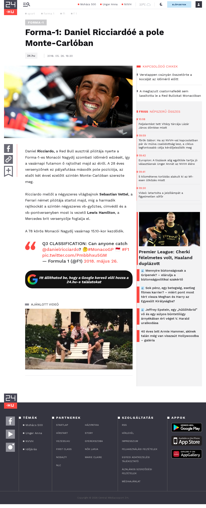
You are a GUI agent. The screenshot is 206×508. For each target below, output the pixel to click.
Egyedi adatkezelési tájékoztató (136, 459)
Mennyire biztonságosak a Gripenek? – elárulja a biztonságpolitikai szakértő (163, 275)
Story (89, 433)
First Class (64, 449)
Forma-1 (36, 22)
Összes (174, 111)
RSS (124, 425)
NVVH (128, 4)
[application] (79, 339)
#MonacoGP (101, 249)
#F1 (125, 249)
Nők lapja (91, 449)
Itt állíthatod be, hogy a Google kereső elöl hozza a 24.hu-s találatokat (83, 279)
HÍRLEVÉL (128, 433)
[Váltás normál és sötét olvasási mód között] (161, 4)
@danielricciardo (60, 249)
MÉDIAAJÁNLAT (131, 481)
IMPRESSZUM (130, 441)
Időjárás (31, 449)
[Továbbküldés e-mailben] (8, 159)
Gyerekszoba (94, 441)
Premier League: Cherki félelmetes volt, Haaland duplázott (166, 257)
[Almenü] (26, 4)
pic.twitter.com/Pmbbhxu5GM (74, 255)
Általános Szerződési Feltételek (137, 471)
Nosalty (61, 457)
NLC (58, 465)
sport (31, 13)
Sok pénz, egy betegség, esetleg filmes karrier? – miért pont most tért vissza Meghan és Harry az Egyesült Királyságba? (168, 294)
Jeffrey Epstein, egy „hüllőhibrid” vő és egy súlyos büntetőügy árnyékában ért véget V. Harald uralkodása (169, 316)
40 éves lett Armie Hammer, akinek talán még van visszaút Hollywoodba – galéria (170, 335)
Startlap (62, 425)
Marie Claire (93, 457)
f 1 (75, 13)
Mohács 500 (88, 4)
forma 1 (49, 13)
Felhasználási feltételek (139, 449)
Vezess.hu (63, 441)
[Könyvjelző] (8, 171)
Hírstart (62, 433)
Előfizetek (179, 4)
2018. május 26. (101, 261)
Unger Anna (110, 4)
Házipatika (92, 425)
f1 (64, 13)
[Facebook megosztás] (8, 148)
